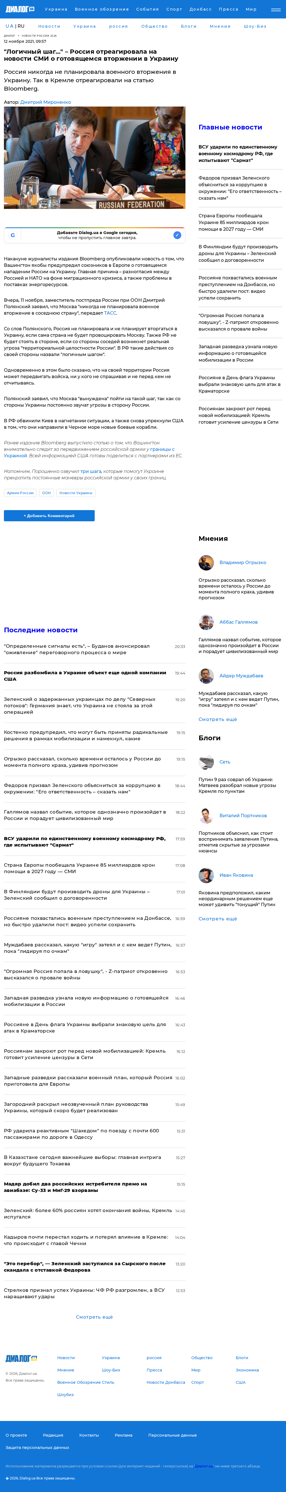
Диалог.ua (204, 1466)
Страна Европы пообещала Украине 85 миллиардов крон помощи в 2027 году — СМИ (234, 222)
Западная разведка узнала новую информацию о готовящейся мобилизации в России (238, 353)
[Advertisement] (94, 570)
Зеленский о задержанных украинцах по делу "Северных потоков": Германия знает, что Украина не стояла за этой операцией (80, 705)
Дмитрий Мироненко (45, 102)
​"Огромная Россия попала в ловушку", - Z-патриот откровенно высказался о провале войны (238, 322)
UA (10, 26)
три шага (90, 471)
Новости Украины (75, 493)
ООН (46, 493)
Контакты (89, 1435)
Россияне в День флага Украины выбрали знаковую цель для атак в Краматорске (240, 384)
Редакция (53, 1435)
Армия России (20, 493)
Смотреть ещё (94, 1317)
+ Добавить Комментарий (49, 515)
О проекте (16, 1435)
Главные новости (231, 127)
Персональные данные (172, 1435)
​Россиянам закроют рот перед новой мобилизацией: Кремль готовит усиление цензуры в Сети (238, 415)
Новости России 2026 (39, 35)
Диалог (9, 35)
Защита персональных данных (37, 1447)
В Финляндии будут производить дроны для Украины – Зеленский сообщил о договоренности (238, 253)
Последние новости (41, 630)
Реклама (123, 1435)
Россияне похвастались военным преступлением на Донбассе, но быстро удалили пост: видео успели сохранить (238, 288)
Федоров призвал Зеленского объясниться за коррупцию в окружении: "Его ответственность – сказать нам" (240, 188)
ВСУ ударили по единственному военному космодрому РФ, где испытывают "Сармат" (238, 153)
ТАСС (110, 313)
